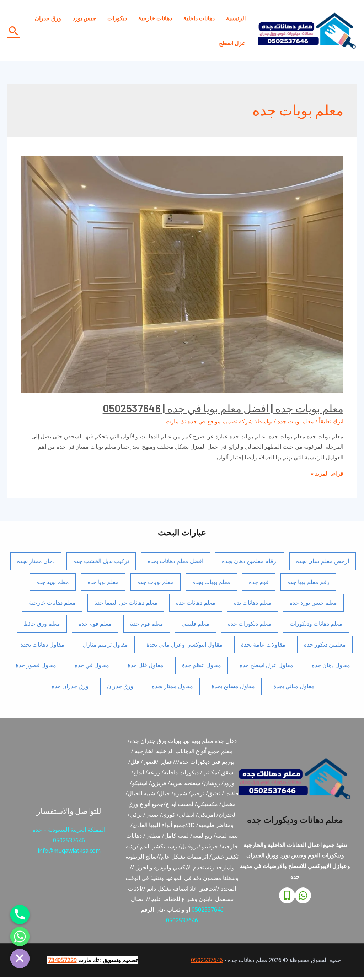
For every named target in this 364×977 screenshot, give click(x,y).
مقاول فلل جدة (146, 665)
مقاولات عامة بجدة (263, 644)
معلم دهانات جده (195, 602)
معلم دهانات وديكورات (316, 623)
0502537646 (208, 909)
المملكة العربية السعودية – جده (69, 829)
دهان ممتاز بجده (36, 561)
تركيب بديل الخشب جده (101, 561)
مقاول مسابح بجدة (233, 686)
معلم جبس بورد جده (313, 602)
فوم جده (259, 582)
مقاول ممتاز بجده (172, 686)
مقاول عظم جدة (201, 665)
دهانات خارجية (155, 18)
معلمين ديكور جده (325, 644)
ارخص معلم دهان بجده (322, 561)
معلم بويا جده (103, 582)
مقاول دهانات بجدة (42, 644)
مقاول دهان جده (331, 665)
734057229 (62, 960)
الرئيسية (236, 18)
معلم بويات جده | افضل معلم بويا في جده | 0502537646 (223, 408)
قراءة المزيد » (327, 473)
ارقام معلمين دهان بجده (250, 561)
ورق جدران (48, 18)
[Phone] (287, 895)
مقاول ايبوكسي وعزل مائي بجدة (184, 644)
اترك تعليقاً (331, 421)
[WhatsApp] (303, 895)
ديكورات (117, 18)
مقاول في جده (92, 665)
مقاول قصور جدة (36, 665)
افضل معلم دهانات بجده (175, 561)
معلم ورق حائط (41, 623)
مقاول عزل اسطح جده (266, 665)
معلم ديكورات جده (249, 623)
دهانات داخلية (199, 18)
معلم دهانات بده (252, 602)
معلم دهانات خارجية (52, 602)
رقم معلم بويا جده (308, 582)
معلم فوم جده (95, 623)
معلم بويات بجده (211, 582)
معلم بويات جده (295, 421)
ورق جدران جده (70, 686)
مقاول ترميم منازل (105, 644)
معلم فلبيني (195, 623)
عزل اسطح (232, 43)
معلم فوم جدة (146, 623)
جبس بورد (84, 18)
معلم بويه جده (52, 582)
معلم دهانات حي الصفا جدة (125, 602)
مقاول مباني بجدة (294, 686)
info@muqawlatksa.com (69, 850)
